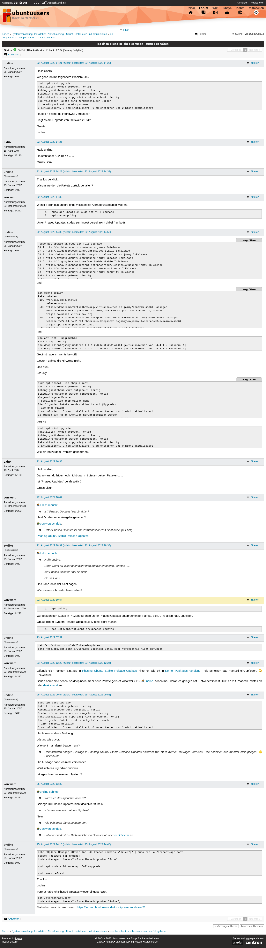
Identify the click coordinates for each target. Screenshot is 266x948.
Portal (191, 8)
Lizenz (100, 941)
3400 (17, 76)
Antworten (13, 54)
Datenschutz (122, 941)
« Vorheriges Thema (226, 926)
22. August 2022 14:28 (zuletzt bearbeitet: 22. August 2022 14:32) (74, 171)
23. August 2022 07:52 (49, 637)
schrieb (52, 505)
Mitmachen (256, 8)
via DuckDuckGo (254, 34)
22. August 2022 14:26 (49, 141)
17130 (18, 155)
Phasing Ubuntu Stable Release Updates (63, 536)
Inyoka (18, 938)
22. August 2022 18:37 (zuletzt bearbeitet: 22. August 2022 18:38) (74, 545)
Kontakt (110, 941)
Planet (240, 8)
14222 (18, 210)
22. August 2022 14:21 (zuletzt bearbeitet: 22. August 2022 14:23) (74, 62)
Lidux (7, 142)
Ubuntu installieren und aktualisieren (86, 34)
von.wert (10, 197)
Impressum (136, 941)
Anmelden (242, 2)
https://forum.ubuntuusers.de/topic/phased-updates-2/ (111, 907)
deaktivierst (50, 685)
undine (8, 63)
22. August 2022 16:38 (49, 461)
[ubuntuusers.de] (26, 16)
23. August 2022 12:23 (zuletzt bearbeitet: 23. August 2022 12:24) (74, 662)
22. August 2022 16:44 (49, 497)
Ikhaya (227, 8)
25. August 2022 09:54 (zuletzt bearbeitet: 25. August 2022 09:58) (74, 694)
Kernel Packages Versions (182, 671)
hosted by (8, 2)
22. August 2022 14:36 (49, 197)
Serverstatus (151, 941)
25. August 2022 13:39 (49, 783)
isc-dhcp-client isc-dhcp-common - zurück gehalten (138, 931)
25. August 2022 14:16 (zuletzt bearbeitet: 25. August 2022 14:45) (74, 844)
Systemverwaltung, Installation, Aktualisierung (38, 34)
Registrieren (257, 2)
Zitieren (255, 62)
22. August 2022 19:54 (49, 599)
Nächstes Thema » (252, 926)
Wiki (215, 8)
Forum (203, 8)
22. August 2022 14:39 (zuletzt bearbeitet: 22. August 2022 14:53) (74, 232)
